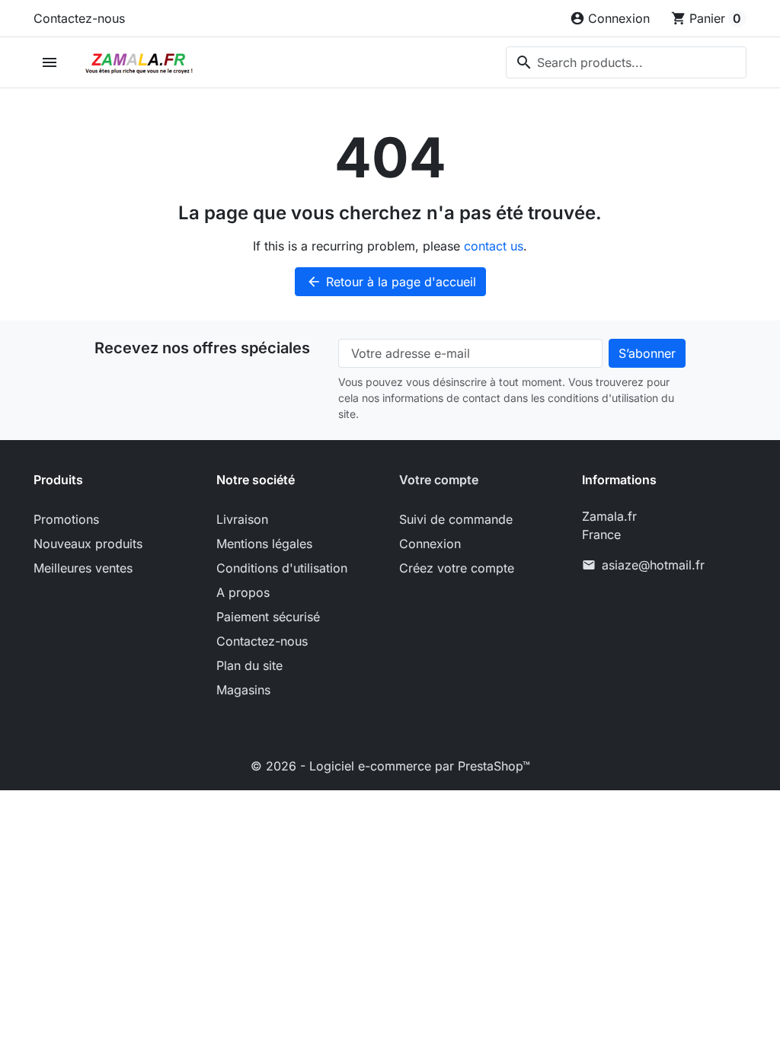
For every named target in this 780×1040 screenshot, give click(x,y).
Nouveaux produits (88, 543)
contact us (493, 246)
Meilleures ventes (83, 568)
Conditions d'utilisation (281, 568)
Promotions (66, 519)
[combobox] (626, 62)
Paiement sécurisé (268, 616)
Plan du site (249, 665)
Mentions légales (264, 543)
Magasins (243, 689)
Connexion (430, 543)
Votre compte (438, 479)
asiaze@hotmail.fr (653, 565)
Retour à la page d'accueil (391, 281)
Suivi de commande (456, 519)
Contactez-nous (79, 18)
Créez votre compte (456, 568)
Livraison (242, 519)
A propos (243, 592)
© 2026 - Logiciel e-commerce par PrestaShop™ (390, 766)
